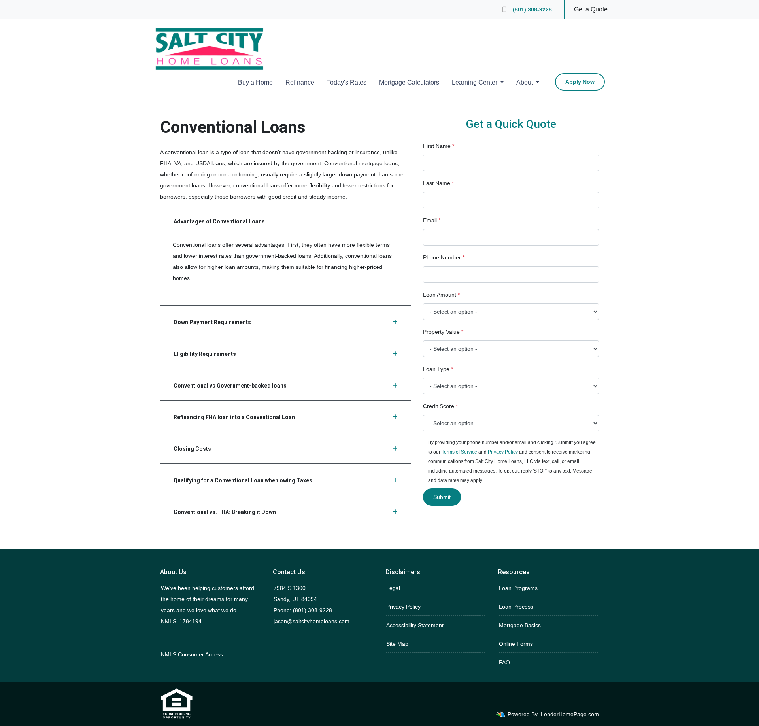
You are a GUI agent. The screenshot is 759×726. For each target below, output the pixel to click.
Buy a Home (255, 82)
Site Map (397, 644)
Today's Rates (346, 82)
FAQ (504, 662)
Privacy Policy (503, 452)
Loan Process (516, 606)
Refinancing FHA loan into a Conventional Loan (234, 417)
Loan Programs (518, 588)
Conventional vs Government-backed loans (230, 385)
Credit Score (440, 406)
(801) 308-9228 (532, 9)
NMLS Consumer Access (192, 654)
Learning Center (475, 82)
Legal (393, 588)
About (525, 82)
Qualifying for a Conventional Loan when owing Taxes (243, 480)
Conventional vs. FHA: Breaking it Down (225, 512)
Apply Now (580, 82)
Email (431, 220)
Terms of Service (459, 452)
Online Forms (516, 644)
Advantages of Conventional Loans (219, 221)
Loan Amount (441, 294)
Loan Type (438, 369)
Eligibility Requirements (205, 354)
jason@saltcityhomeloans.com (311, 621)
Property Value (443, 332)
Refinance (299, 82)
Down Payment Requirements (212, 322)
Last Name (438, 183)
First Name (438, 146)
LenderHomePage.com (570, 714)
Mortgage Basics (520, 625)
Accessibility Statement (415, 625)
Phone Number (443, 257)
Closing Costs (192, 449)
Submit (442, 497)
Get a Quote (591, 9)
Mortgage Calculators (409, 82)
